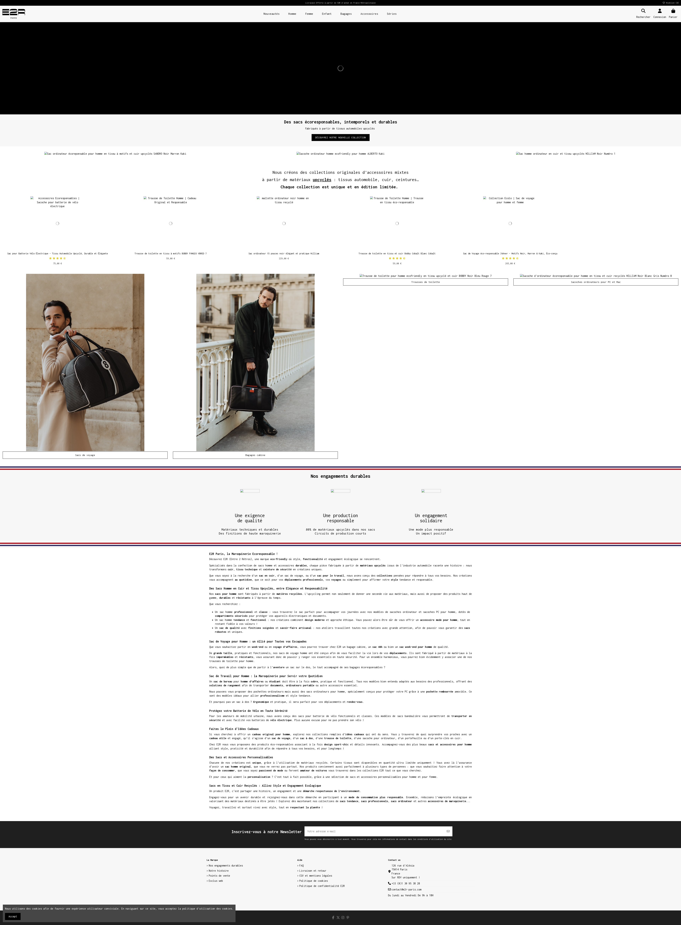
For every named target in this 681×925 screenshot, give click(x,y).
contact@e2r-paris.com (406, 889)
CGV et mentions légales (315, 875)
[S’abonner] (448, 831)
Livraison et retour (312, 870)
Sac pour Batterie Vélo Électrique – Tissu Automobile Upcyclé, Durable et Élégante (57, 253)
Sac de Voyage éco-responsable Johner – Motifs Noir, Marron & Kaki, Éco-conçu (510, 253)
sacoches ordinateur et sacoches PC (414, 611)
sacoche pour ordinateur (378, 738)
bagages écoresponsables (366, 667)
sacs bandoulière (408, 716)
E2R (225, 559)
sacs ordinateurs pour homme (325, 691)
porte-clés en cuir (447, 738)
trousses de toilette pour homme (231, 661)
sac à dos (242, 701)
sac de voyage (293, 575)
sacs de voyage (289, 653)
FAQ (301, 865)
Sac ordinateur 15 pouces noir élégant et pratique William (283, 253)
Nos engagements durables (226, 865)
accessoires (286, 565)
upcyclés (322, 179)
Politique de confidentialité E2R (322, 885)
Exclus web (216, 880)
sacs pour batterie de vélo (317, 716)
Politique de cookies (313, 880)
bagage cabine (356, 646)
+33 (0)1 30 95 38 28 (406, 883)
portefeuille (413, 738)
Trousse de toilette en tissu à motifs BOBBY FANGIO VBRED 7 (171, 253)
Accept (13, 916)
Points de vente (219, 875)
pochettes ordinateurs (268, 691)
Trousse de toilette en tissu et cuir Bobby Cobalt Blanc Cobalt (397, 253)
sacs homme (265, 565)
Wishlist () (672, 3)
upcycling (314, 593)
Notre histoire (219, 870)
